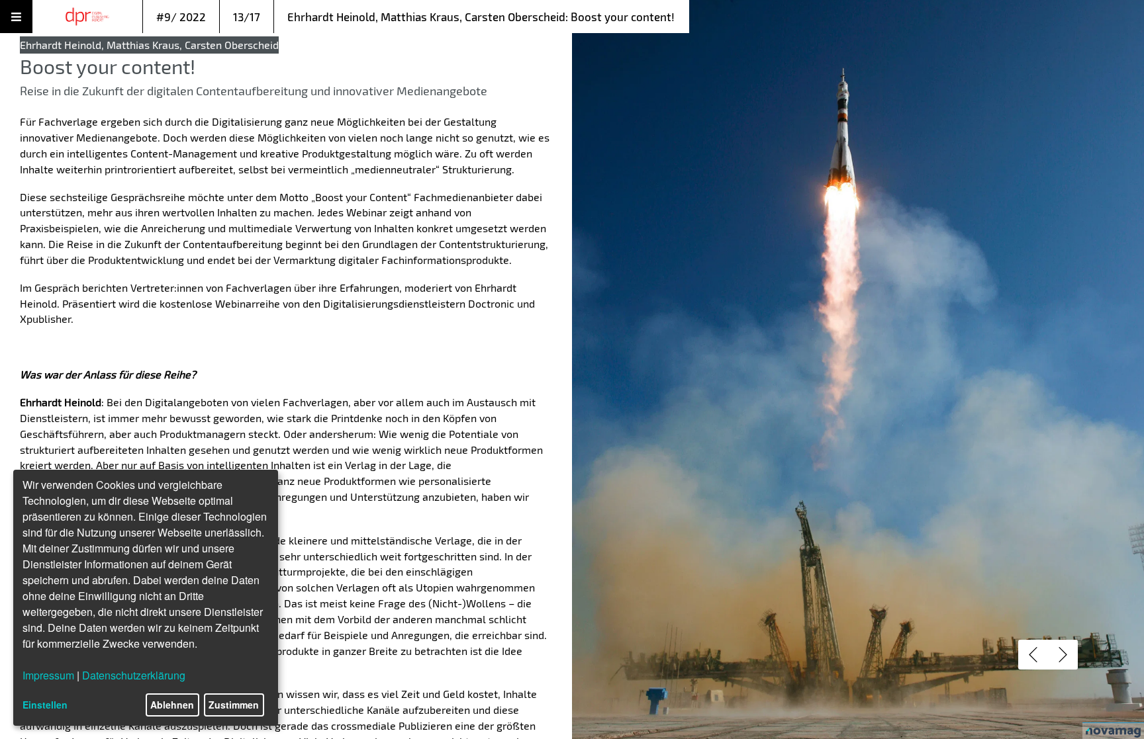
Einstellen (45, 704)
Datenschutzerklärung (133, 675)
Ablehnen (172, 704)
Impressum (48, 675)
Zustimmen (234, 704)
